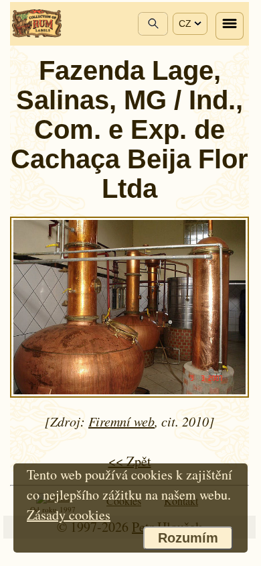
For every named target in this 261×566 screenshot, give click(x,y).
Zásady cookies (68, 515)
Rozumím (188, 537)
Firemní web (121, 421)
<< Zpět (129, 461)
